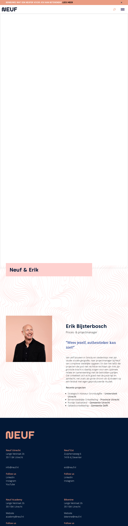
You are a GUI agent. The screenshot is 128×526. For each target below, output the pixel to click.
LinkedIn (10, 477)
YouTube (10, 484)
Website (10, 513)
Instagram (11, 480)
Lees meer (67, 2)
